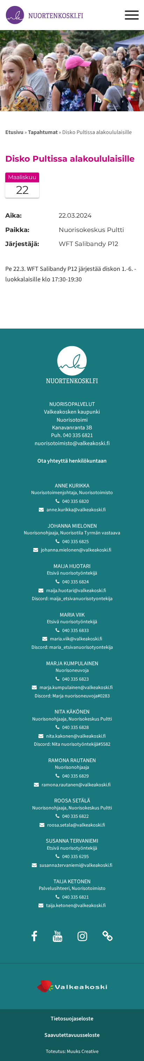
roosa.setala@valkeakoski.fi (76, 825)
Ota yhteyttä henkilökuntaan (72, 461)
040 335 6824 (75, 581)
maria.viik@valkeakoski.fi (76, 638)
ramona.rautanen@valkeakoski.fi (76, 784)
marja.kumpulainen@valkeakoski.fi (76, 687)
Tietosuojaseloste (72, 1019)
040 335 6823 (75, 679)
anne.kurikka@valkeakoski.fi (76, 509)
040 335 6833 (75, 630)
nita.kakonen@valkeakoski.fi (76, 736)
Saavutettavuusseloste (72, 1035)
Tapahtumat (43, 132)
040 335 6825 (75, 541)
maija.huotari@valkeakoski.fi (76, 590)
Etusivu (14, 132)
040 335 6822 (75, 816)
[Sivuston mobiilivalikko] (132, 15)
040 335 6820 (75, 501)
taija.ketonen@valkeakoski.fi (76, 905)
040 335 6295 (75, 856)
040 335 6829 (75, 776)
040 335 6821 (75, 897)
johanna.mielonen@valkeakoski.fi (76, 550)
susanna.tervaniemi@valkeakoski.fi (75, 865)
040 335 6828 (75, 727)
